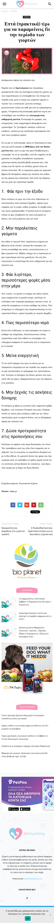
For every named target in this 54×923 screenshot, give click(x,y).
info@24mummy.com (33, 878)
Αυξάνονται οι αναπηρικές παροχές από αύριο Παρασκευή (26, 746)
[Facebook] (27, 898)
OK (27, 918)
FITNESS (13, 11)
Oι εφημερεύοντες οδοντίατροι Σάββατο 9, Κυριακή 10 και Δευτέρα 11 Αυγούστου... (35, 601)
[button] (50, 4)
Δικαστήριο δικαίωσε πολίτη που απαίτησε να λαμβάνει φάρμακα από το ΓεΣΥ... (35, 616)
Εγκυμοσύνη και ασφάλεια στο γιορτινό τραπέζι (13, 531)
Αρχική (5, 11)
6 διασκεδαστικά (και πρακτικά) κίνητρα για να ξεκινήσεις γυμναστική (40, 531)
